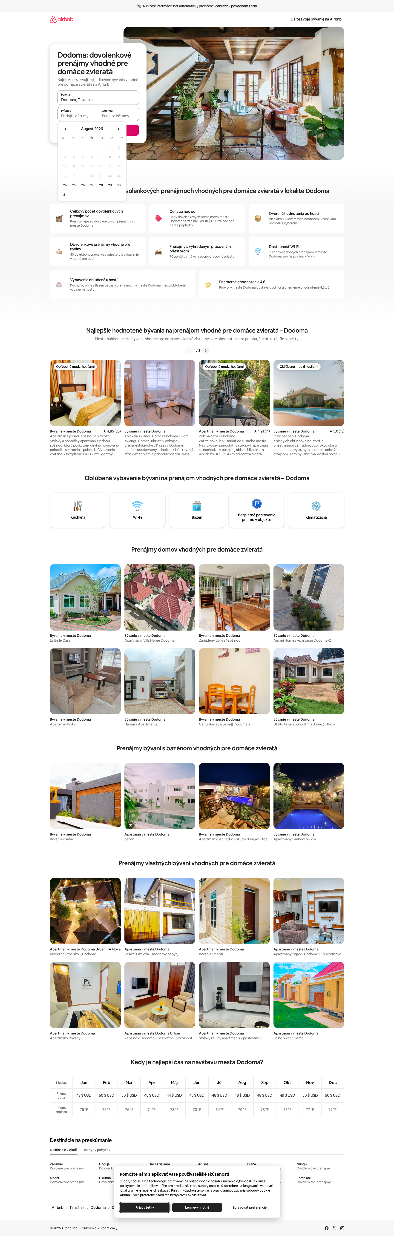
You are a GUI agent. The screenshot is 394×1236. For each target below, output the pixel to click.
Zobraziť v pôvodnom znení (236, 6)
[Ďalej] (205, 350)
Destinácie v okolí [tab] (63, 1150)
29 (110, 185)
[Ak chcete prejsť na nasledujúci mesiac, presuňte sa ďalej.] (118, 129)
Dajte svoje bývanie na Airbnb (316, 19)
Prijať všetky (144, 1207)
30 (119, 185)
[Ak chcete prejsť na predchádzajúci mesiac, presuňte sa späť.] (65, 129)
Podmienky (109, 1228)
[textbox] (78, 116)
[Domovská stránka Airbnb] (61, 19)
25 (74, 185)
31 (64, 195)
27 (92, 185)
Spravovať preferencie (250, 1207)
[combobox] (98, 99)
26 (83, 185)
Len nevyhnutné (197, 1207)
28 (101, 185)
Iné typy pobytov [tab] (97, 1150)
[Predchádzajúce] (188, 350)
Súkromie (89, 1228)
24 (65, 185)
